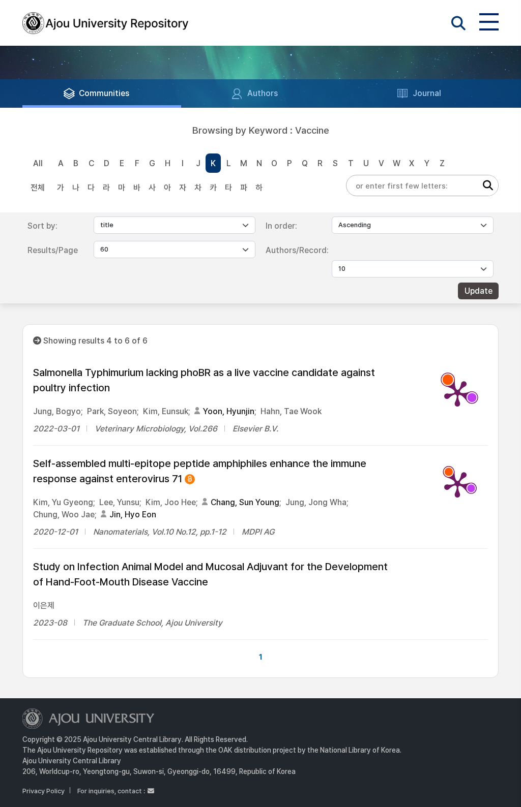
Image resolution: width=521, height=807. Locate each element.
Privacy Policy (43, 791)
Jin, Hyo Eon (132, 514)
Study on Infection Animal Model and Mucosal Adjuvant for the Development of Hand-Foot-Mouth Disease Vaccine (210, 574)
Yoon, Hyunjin (228, 411)
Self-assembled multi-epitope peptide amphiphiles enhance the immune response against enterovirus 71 (199, 471)
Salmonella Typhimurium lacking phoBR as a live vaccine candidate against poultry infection (204, 380)
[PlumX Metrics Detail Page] (457, 392)
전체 (38, 188)
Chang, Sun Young (245, 502)
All (38, 163)
